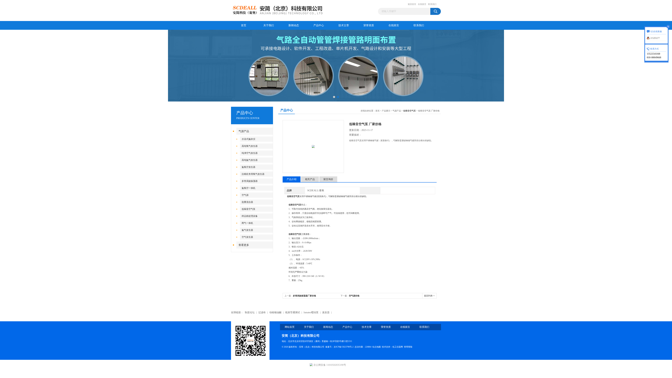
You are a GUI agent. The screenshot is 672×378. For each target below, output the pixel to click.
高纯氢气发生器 (250, 146)
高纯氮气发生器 (250, 160)
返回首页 (412, 4)
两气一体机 (247, 223)
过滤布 (262, 312)
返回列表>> (429, 296)
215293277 (655, 38)
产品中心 (318, 25)
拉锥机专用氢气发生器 (253, 174)
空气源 (245, 195)
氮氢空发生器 (248, 167)
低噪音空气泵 (248, 209)
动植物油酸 (275, 312)
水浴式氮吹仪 (248, 139)
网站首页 (290, 327)
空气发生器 (247, 237)
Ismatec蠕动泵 (311, 312)
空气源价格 (354, 296)
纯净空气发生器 (250, 153)
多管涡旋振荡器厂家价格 (304, 296)
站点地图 (376, 347)
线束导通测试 (292, 312)
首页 (243, 25)
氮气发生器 (247, 230)
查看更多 (244, 245)
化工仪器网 (397, 347)
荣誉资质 (368, 25)
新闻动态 (293, 25)
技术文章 (343, 25)
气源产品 (244, 131)
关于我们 (268, 25)
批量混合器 (247, 202)
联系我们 (432, 4)
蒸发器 (326, 312)
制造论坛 (250, 312)
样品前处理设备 (250, 216)
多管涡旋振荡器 (250, 181)
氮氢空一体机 (248, 188)
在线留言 (422, 4)
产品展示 (386, 111)
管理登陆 (408, 347)
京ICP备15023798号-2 (344, 347)
